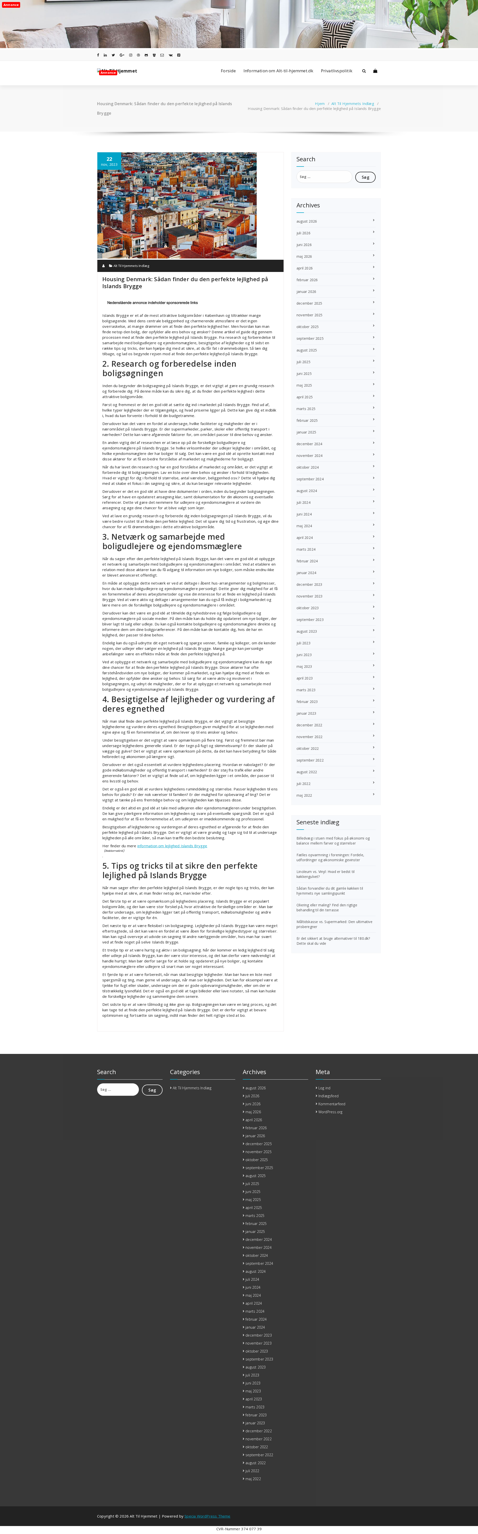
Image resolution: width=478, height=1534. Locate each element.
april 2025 (305, 397)
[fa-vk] (171, 55)
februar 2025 (307, 420)
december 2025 (309, 303)
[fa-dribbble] (138, 55)
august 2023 (307, 631)
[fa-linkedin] (105, 55)
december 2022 (309, 725)
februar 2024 (307, 561)
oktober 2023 (308, 607)
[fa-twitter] (113, 55)
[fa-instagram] (130, 55)
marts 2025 (306, 408)
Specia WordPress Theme (207, 1516)
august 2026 (307, 221)
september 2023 (310, 619)
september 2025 (310, 338)
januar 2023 (306, 713)
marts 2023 (306, 689)
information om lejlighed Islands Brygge (172, 845)
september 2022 (310, 760)
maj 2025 (304, 385)
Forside (228, 71)
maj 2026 (304, 256)
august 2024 (307, 490)
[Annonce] (239, 46)
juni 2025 (304, 373)
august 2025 (307, 350)
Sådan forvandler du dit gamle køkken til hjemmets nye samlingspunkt (330, 891)
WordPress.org (330, 1111)
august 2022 (307, 771)
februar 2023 (307, 701)
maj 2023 (304, 666)
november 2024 (310, 455)
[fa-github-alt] (146, 55)
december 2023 (309, 584)
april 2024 (305, 537)
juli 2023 (303, 643)
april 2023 (305, 678)
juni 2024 (304, 514)
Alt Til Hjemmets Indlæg (352, 103)
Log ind (324, 1088)
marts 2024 (306, 549)
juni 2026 (304, 244)
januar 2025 (306, 432)
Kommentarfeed (332, 1104)
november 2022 (310, 736)
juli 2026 (303, 233)
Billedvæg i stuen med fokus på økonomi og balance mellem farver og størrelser (333, 841)
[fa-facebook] (98, 55)
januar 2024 (306, 572)
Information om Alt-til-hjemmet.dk (278, 71)
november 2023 (310, 596)
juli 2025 (303, 361)
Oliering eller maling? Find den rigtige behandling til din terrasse (327, 907)
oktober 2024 (308, 467)
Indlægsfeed (328, 1096)
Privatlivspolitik (336, 71)
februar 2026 (307, 279)
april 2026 (305, 268)
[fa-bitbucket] (154, 55)
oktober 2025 (308, 326)
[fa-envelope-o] (162, 55)
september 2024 (310, 479)
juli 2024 (303, 502)
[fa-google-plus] (122, 55)
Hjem (320, 103)
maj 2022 (304, 795)
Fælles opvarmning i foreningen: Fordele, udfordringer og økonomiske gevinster (330, 857)
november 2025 (310, 315)
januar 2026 (306, 291)
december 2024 (309, 443)
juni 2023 (304, 654)
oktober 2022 (308, 748)
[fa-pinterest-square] (178, 55)
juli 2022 (303, 783)
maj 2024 (304, 525)
